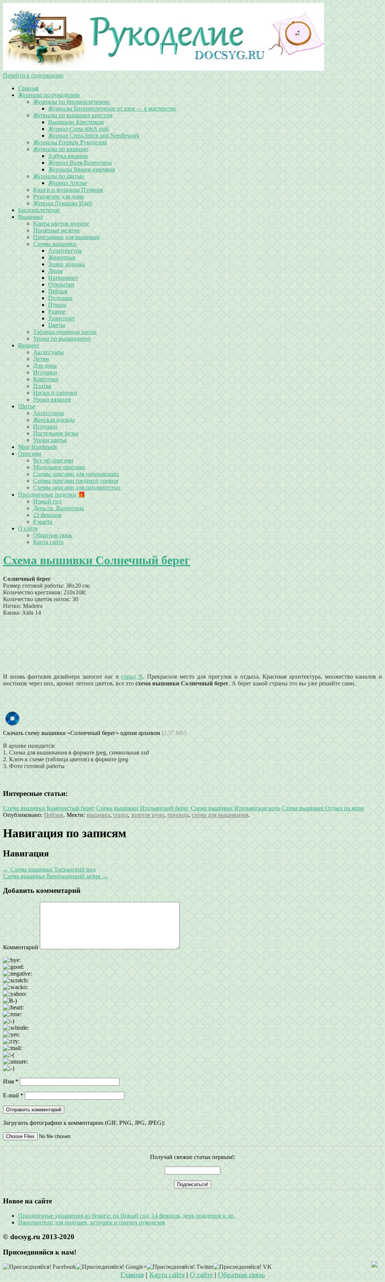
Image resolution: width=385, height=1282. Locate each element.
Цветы (56, 325)
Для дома (45, 365)
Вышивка (30, 217)
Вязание (28, 345)
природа (178, 815)
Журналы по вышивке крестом (72, 115)
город (120, 815)
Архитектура (65, 250)
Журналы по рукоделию (49, 95)
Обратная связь (52, 535)
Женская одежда (54, 420)
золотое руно (147, 815)
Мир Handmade (37, 447)
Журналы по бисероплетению (71, 101)
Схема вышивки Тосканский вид (49, 869)
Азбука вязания (68, 156)
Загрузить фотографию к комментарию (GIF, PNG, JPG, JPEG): (84, 1123)
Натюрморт (63, 277)
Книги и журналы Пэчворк (68, 189)
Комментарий (20, 947)
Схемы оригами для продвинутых (77, 487)
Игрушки (45, 372)
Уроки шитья (50, 440)
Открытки (61, 284)
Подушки (60, 298)
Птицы (57, 305)
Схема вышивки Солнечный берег (96, 560)
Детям (41, 359)
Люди (55, 271)
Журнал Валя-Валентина (80, 162)
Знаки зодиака (66, 264)
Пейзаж (58, 291)
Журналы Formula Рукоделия (70, 142)
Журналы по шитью (58, 176)
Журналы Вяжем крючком (81, 169)
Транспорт (61, 318)
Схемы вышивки (55, 244)
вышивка (98, 815)
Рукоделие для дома (58, 196)
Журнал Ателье (67, 183)
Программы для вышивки (66, 237)
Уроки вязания (52, 399)
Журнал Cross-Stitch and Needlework (93, 135)
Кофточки (46, 379)
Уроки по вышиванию (62, 338)
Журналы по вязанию (60, 149)
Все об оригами (53, 460)
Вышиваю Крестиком (76, 122)
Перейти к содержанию (33, 75)
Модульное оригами (59, 467)
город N (132, 676)
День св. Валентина (58, 508)
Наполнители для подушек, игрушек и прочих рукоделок (91, 1222)
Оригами (29, 453)
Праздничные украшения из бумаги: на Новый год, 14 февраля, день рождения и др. (126, 1215)
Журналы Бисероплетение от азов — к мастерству (112, 108)
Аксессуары (48, 352)
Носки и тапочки (55, 392)
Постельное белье (56, 433)
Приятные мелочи (56, 230)
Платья (42, 386)
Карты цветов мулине (61, 223)
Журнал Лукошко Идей (62, 203)
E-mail (13, 1095)
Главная (28, 88)
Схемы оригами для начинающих (76, 474)
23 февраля (47, 515)
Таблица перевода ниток (65, 332)
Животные (62, 257)
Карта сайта (48, 542)
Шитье (26, 406)
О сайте (28, 528)
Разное (56, 311)
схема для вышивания (220, 815)
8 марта (42, 521)
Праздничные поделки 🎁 (51, 494)
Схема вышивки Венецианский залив (55, 876)
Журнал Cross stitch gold (78, 129)
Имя (10, 1081)
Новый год (47, 501)
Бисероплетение (39, 210)
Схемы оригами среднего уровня (75, 480)
